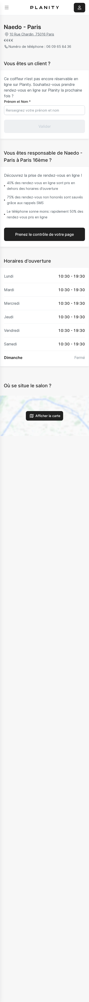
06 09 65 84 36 (58, 46)
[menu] (6, 7)
